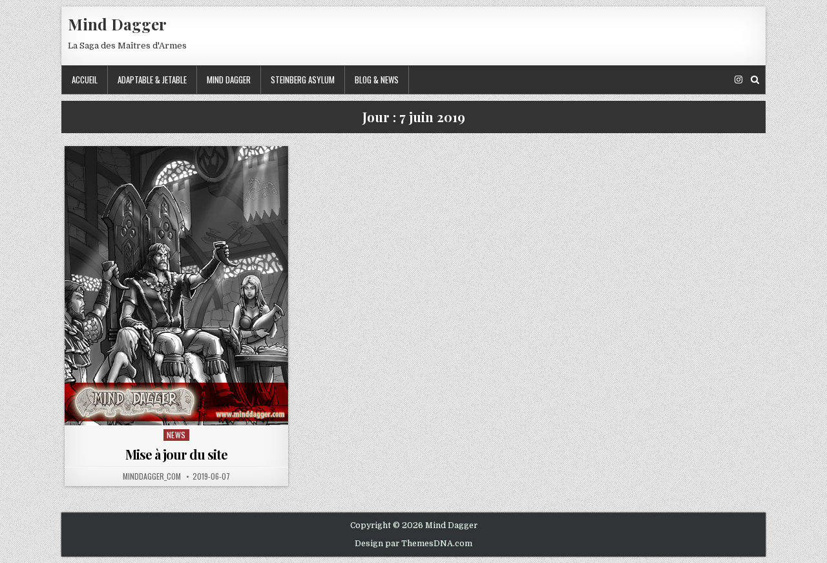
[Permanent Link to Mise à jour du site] (176, 285)
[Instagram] (738, 79)
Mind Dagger (117, 24)
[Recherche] (755, 79)
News (176, 434)
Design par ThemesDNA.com (413, 543)
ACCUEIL (85, 79)
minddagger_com (152, 476)
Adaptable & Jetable (152, 79)
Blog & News (377, 79)
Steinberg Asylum (303, 79)
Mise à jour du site (176, 454)
